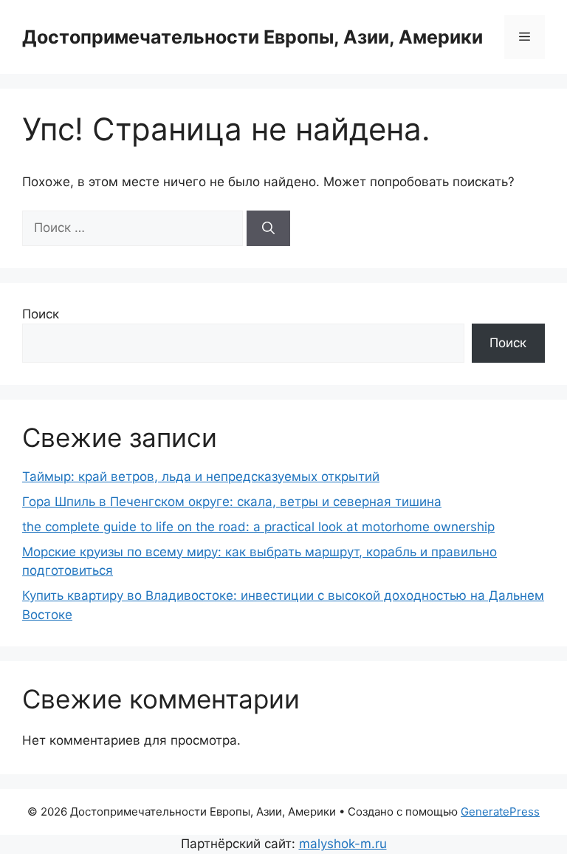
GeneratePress (500, 812)
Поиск (40, 314)
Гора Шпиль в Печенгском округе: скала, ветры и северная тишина (231, 501)
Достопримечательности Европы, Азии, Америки (252, 37)
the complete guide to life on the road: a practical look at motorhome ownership (258, 526)
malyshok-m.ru (343, 843)
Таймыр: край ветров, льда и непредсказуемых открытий (200, 476)
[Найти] (268, 228)
